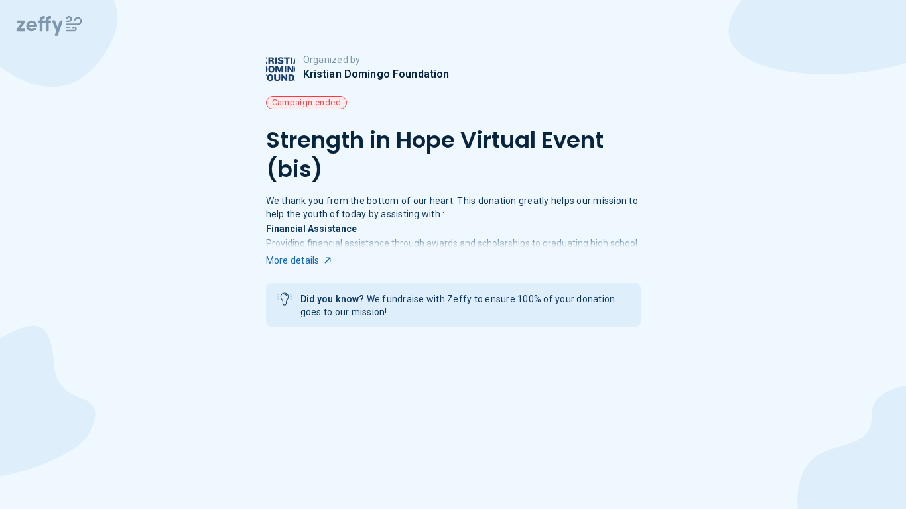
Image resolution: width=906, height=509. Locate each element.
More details (293, 260)
